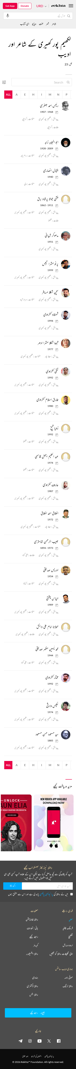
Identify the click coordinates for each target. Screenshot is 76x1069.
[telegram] (20, 1041)
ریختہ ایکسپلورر (32, 953)
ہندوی (35, 977)
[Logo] (58, 6)
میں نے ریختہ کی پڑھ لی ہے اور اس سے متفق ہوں (38, 894)
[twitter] (49, 1041)
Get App (10, 5)
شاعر (54, 24)
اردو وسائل (68, 945)
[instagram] (30, 1041)
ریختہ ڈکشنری (32, 986)
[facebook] (58, 1041)
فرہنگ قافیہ (68, 928)
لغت (41, 24)
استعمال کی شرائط (36, 1056)
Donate (25, 5)
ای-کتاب (24, 24)
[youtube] (39, 1041)
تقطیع (70, 936)
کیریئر (35, 945)
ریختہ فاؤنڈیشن (32, 919)
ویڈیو (34, 24)
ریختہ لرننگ (68, 986)
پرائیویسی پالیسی (46, 894)
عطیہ (71, 919)
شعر (47, 24)
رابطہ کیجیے (33, 936)
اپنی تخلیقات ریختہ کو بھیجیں (61, 953)
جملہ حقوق (25, 1056)
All (8, 94)
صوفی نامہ (68, 977)
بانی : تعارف (32, 928)
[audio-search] (7, 15)
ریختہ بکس (33, 994)
